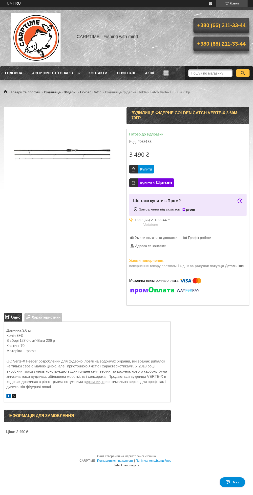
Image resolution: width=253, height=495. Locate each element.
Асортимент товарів (52, 73)
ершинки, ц (95, 382)
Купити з (147, 183)
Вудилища (52, 92)
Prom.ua (150, 456)
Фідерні (70, 92)
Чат (236, 482)
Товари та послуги (25, 92)
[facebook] (8, 396)
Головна (13, 73)
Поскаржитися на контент (115, 460)
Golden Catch (91, 92)
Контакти (97, 73)
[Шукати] (243, 73)
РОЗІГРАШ (126, 73)
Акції (149, 73)
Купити (146, 169)
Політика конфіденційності (154, 460)
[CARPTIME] (36, 36)
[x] (14, 396)
